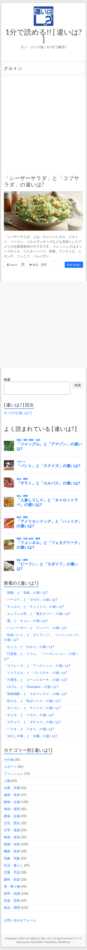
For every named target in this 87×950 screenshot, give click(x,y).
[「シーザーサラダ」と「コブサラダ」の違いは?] (43, 193)
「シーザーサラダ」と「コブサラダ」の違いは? (41, 181)
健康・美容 (12, 795)
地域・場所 (12, 809)
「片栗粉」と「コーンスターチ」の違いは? (35, 679)
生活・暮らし (13, 865)
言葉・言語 (12, 872)
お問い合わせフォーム (20, 920)
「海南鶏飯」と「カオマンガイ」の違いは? (35, 694)
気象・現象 (12, 858)
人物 (7, 781)
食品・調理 (40, 264)
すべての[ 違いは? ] (18, 413)
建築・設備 (12, 816)
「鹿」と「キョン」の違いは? (26, 620)
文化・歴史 (12, 823)
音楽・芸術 (12, 900)
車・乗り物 (12, 886)
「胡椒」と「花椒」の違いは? (26, 592)
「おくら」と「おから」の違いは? (29, 646)
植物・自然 (12, 844)
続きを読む (74, 264)
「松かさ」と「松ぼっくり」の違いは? (32, 701)
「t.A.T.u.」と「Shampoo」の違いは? (31, 686)
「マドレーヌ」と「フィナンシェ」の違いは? (37, 665)
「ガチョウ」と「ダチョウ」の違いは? (32, 722)
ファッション (13, 773)
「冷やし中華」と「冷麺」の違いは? (30, 736)
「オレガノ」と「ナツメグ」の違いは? (32, 708)
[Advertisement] (43, 121)
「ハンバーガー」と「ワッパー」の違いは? (35, 628)
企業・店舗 (12, 788)
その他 (9, 759)
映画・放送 (12, 837)
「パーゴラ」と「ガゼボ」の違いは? (30, 599)
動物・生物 (12, 802)
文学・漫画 (12, 830)
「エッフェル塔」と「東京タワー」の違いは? (37, 613)
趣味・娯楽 (12, 879)
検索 (7, 379)
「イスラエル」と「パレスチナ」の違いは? (35, 672)
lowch (13, 264)
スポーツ (10, 766)
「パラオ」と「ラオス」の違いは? (29, 729)
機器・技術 (12, 851)
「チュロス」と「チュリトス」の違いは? (34, 606)
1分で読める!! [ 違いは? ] (43, 35)
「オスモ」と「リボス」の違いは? (29, 715)
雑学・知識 (12, 893)
